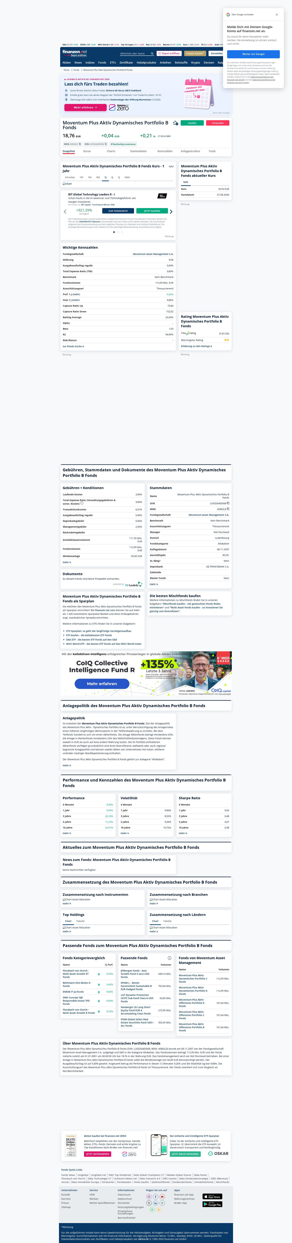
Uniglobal (83, 1175)
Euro (185, 44)
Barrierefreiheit (126, 1218)
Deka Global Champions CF (148, 1175)
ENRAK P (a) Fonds (73, 991)
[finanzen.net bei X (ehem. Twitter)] (149, 1203)
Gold (217, 44)
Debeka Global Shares (178, 1175)
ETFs (113, 62)
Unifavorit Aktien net (125, 1178)
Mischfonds (222, 1182)
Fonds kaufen (141, 1182)
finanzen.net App (184, 1194)
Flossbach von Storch (73, 1178)
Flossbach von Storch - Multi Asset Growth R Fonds (79, 1011)
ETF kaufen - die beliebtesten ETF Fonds (89, 635)
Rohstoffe (181, 62)
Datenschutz (125, 1199)
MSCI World (103, 44)
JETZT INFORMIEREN (97, 1154)
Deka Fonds (200, 1175)
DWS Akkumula (219, 1178)
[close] (277, 14)
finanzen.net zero (105, 610)
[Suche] (152, 53)
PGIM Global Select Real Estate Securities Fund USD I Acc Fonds (137, 1022)
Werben (94, 1199)
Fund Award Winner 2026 (103, 205)
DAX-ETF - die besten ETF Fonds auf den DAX (91, 639)
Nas (148, 44)
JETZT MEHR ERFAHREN (185, 1154)
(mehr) (76, 294)
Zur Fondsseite (118, 210)
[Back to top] (225, 1239)
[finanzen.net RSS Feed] (159, 1209)
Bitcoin (166, 44)
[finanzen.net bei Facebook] (155, 1196)
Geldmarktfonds (161, 1182)
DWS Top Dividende (120, 1175)
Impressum (124, 1194)
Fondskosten (124, 1182)
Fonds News (68, 1175)
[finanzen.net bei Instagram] (149, 1196)
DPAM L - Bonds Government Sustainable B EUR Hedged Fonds (136, 986)
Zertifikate (126, 62)
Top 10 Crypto (127, 44)
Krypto (195, 62)
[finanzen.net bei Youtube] (162, 1196)
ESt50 (82, 44)
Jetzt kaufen (152, 210)
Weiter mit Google (253, 54)
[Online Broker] (75, 55)
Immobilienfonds (204, 1182)
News (78, 62)
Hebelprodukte (146, 62)
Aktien (67, 62)
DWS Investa (170, 1178)
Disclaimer (124, 1203)
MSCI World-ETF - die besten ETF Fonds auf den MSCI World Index (103, 643)
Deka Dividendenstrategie (193, 1178)
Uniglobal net (98, 1175)
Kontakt (65, 1194)
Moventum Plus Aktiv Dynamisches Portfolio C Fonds (193, 978)
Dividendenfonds (182, 1182)
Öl (202, 44)
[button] (169, 53)
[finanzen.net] (75, 51)
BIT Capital (86, 205)
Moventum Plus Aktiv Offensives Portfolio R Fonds (191, 1003)
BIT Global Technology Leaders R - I (91, 194)
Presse (65, 1203)
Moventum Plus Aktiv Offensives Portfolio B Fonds (191, 1027)
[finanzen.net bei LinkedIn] (155, 1203)
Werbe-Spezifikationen (102, 1203)
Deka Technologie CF (99, 1178)
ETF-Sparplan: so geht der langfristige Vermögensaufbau (98, 631)
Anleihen (165, 62)
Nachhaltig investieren (124, 144)
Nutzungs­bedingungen (131, 1207)
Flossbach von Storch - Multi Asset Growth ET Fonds (76, 974)
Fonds (102, 62)
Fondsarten (108, 1182)
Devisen (209, 62)
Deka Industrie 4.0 (149, 1178)
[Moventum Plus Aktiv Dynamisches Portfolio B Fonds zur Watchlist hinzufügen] (175, 123)
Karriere (66, 1199)
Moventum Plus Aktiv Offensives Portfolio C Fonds (191, 1015)
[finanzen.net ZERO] (119, 107)
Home (66, 69)
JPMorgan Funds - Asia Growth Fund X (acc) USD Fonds (135, 974)
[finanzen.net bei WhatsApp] (152, 1209)
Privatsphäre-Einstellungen (125, 1212)
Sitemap (66, 1207)
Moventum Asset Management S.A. (153, 254)
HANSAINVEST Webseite (89, 221)
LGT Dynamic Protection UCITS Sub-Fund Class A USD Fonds (137, 998)
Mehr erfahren (83, 107)
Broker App (180, 1203)
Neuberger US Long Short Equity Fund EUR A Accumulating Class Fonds (136, 1010)
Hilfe (92, 1194)
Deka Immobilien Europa (85, 1182)
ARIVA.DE (143, 1239)
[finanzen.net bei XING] (162, 1203)
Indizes (90, 62)
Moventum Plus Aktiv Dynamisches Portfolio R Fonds (193, 991)
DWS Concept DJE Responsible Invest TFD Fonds (76, 1000)
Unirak (65, 1182)
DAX (64, 44)
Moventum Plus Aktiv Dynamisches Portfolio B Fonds (108, 69)
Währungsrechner (184, 1199)
